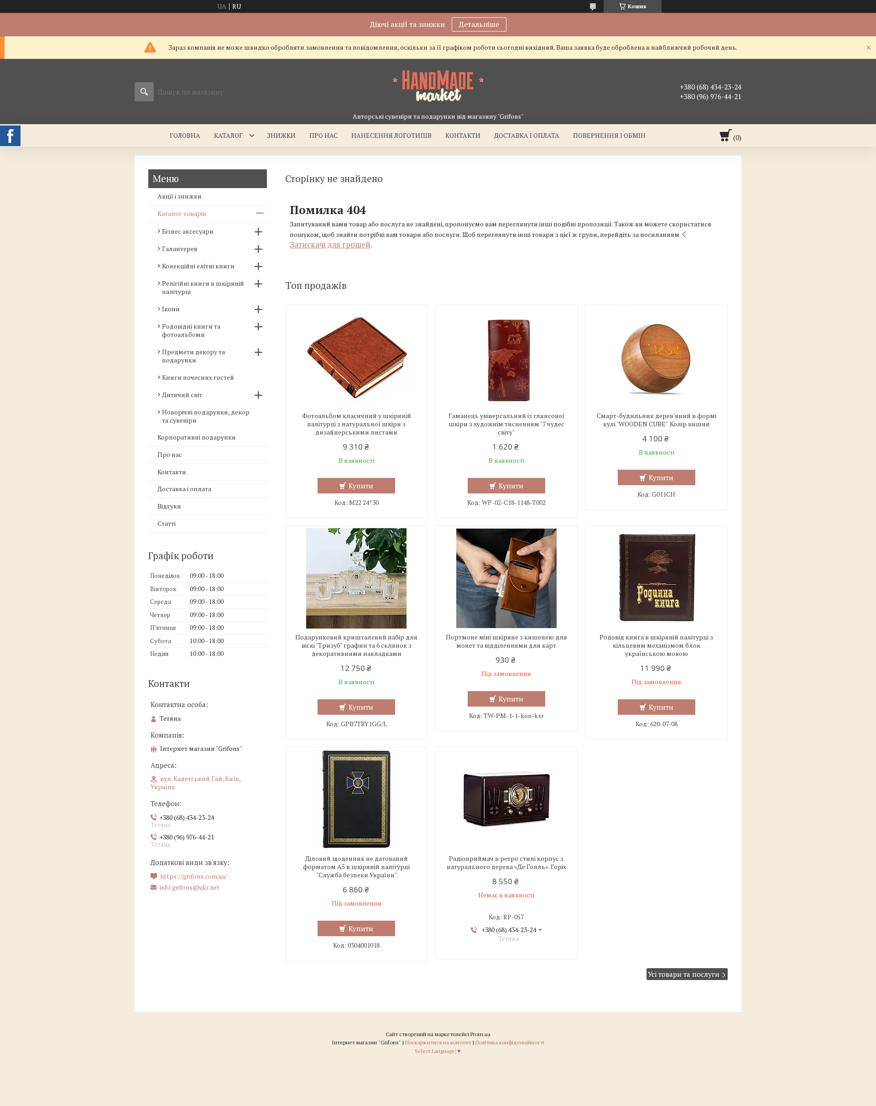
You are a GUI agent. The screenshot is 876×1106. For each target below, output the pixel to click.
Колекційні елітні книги (198, 266)
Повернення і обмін (609, 135)
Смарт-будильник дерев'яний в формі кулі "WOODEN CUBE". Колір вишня (656, 420)
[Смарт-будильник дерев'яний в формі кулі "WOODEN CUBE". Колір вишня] (656, 357)
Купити (361, 485)
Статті (166, 523)
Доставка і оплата (526, 135)
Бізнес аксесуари (188, 231)
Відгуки (169, 506)
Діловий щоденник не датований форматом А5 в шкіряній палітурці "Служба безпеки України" (356, 866)
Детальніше (479, 24)
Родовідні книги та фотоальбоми (191, 330)
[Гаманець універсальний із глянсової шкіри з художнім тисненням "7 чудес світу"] (506, 357)
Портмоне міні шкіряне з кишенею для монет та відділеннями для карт (506, 641)
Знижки (281, 135)
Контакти (462, 135)
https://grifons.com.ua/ (193, 876)
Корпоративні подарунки (196, 437)
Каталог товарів (181, 213)
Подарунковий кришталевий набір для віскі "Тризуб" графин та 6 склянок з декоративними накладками (356, 645)
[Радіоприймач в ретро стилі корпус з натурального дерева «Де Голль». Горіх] (506, 800)
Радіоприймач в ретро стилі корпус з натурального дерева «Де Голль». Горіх (506, 862)
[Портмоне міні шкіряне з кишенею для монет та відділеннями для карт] (506, 578)
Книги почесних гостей (198, 377)
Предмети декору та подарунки (193, 355)
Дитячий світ (182, 394)
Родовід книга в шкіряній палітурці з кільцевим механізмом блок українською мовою (656, 645)
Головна (185, 135)
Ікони (171, 308)
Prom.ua (480, 1034)
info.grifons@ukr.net (189, 887)
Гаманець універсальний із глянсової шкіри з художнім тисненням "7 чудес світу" (506, 424)
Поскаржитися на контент (438, 1042)
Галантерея (180, 248)
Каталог (228, 135)
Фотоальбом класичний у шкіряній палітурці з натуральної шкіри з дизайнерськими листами (356, 424)
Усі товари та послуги (684, 974)
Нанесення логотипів (391, 135)
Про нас (323, 135)
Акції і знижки (179, 196)
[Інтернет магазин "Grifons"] (438, 85)
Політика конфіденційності (509, 1042)
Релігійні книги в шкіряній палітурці (203, 287)
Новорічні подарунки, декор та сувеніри (206, 416)
